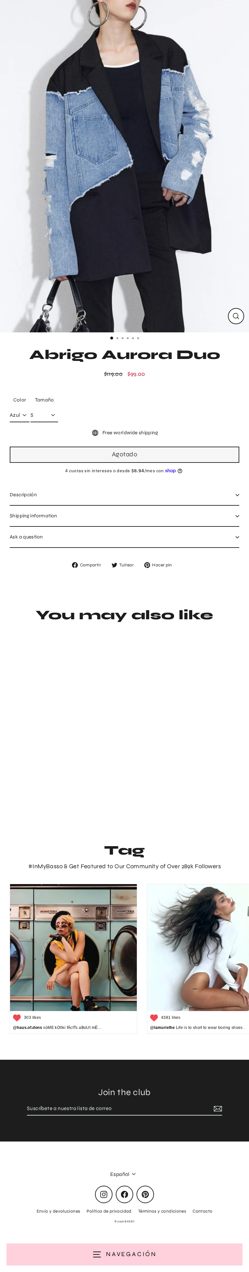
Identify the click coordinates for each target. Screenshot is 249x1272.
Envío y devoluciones (58, 1211)
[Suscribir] (217, 1109)
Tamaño (44, 400)
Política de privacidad (109, 1211)
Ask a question (26, 537)
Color (19, 400)
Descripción (23, 495)
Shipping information (33, 516)
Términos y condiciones (162, 1211)
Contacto (202, 1211)
